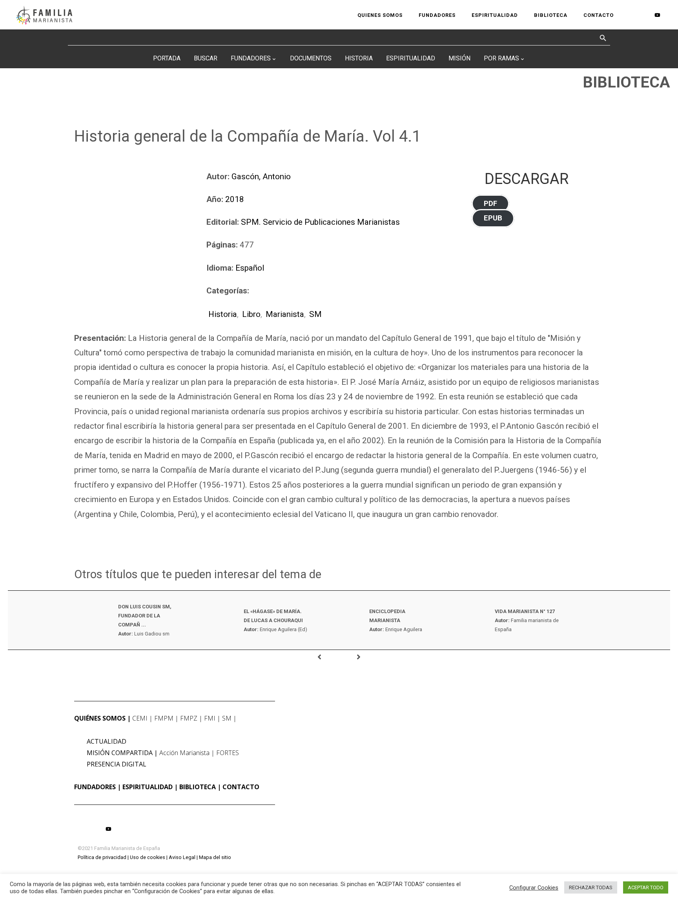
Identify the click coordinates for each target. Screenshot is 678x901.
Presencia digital (116, 764)
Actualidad (106, 741)
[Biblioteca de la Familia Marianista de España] (44, 14)
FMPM (163, 718)
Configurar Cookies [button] (533, 887)
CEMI (140, 718)
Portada (166, 58)
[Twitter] (644, 15)
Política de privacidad (102, 857)
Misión (459, 58)
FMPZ (188, 718)
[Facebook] (631, 15)
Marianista (285, 314)
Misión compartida (120, 752)
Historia (359, 58)
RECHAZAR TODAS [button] (590, 887)
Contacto (240, 787)
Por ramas (501, 58)
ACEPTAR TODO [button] (645, 887)
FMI (209, 718)
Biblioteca (197, 787)
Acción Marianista (184, 752)
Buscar (205, 58)
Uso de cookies (147, 857)
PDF (490, 203)
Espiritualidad (410, 58)
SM (315, 314)
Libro (251, 314)
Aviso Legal (182, 857)
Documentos (311, 58)
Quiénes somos (100, 718)
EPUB (493, 218)
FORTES (227, 752)
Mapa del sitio (215, 857)
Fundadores (251, 58)
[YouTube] (657, 15)
